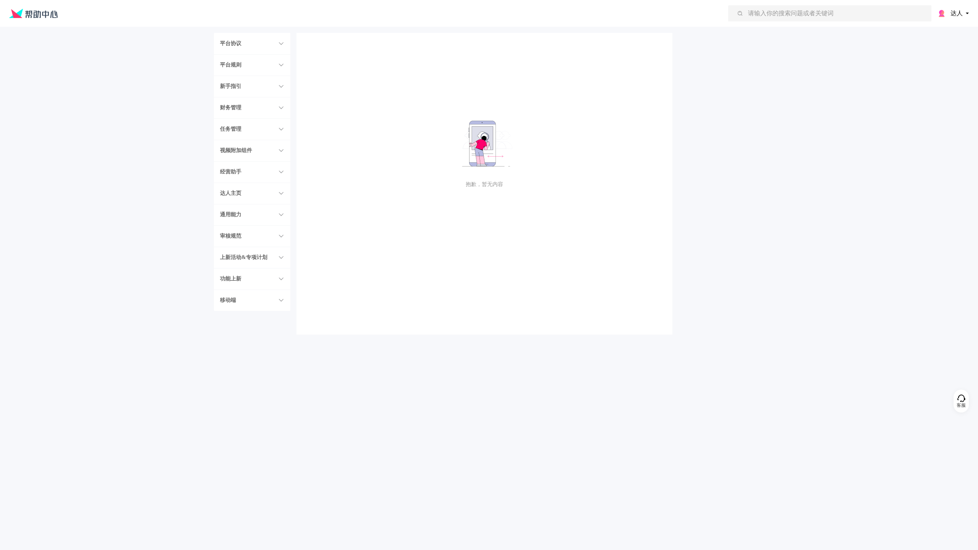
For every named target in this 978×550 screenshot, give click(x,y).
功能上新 (230, 278)
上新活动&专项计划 (243, 257)
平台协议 (230, 43)
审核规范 (230, 236)
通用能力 (230, 214)
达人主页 (230, 193)
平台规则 (230, 65)
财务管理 (230, 107)
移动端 (228, 300)
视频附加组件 (236, 150)
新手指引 (230, 86)
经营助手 (230, 172)
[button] (252, 43)
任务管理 (230, 129)
